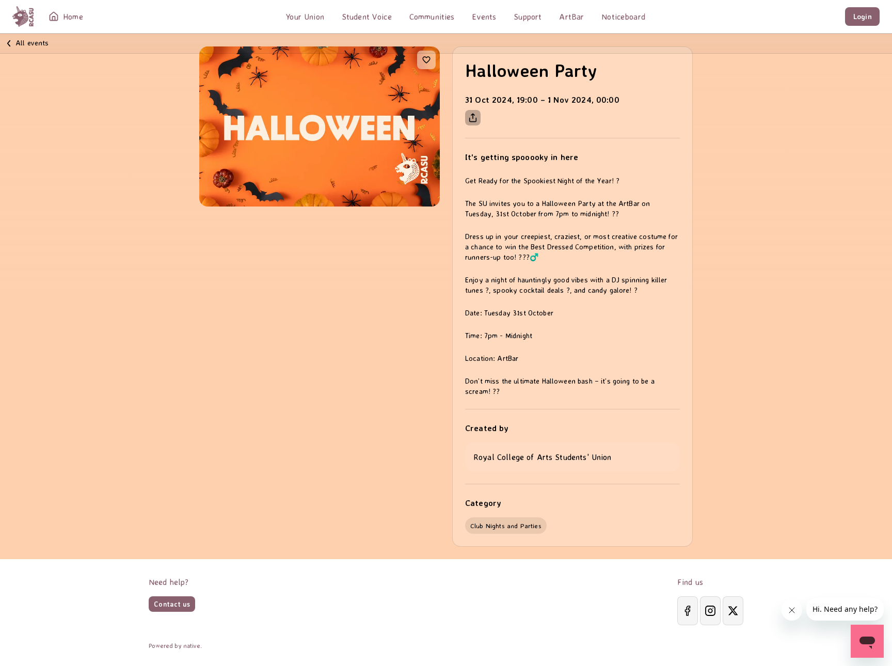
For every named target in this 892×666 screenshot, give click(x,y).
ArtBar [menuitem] (571, 16)
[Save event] (426, 60)
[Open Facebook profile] (687, 610)
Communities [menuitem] (432, 16)
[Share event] (473, 117)
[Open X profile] (733, 610)
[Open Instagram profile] (710, 610)
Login (862, 16)
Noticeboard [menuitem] (623, 16)
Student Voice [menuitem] (367, 16)
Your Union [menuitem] (304, 16)
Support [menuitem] (527, 16)
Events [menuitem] (484, 16)
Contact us (172, 604)
